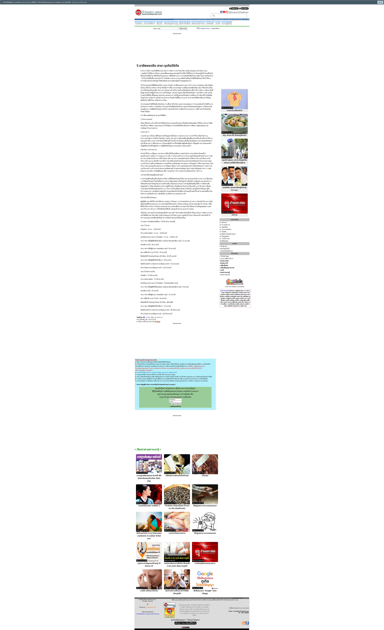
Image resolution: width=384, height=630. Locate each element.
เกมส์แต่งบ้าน (236, 306)
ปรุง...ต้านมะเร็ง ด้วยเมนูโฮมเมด (234, 135)
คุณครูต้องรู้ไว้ (225, 248)
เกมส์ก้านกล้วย (235, 298)
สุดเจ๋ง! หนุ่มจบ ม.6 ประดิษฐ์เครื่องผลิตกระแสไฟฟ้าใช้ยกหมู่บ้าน (234, 161)
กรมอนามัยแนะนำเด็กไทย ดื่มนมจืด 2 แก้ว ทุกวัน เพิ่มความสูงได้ (177, 564)
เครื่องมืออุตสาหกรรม (227, 268)
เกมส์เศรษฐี (242, 300)
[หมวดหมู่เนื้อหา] (184, 24)
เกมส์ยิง (237, 304)
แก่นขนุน (205, 475)
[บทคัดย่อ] (209, 24)
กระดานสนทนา (227, 229)
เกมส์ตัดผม (228, 298)
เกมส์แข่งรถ (231, 290)
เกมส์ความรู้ (243, 306)
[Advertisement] (177, 50)
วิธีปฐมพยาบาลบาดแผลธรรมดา (205, 505)
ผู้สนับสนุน (225, 241)
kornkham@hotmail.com (182, 381)
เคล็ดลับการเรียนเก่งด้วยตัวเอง (177, 475)
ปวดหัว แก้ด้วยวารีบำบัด (149, 590)
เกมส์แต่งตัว (228, 292)
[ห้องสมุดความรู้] (171, 24)
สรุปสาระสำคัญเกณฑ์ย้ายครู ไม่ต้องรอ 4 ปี (149, 564)
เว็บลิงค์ (224, 232)
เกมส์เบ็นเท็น (231, 304)
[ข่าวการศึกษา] (149, 24)
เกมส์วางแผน (227, 302)
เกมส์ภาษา (242, 290)
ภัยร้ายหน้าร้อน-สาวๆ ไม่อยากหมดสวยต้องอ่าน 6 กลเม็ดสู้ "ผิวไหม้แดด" (149, 536)
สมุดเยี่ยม (225, 227)
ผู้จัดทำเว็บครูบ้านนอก (229, 234)
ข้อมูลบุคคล (225, 236)
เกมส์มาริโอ (241, 302)
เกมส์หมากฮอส (242, 292)
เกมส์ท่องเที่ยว (234, 292)
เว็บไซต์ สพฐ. (224, 256)
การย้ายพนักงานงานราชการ (205, 563)
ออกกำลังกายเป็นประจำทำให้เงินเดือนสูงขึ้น (177, 592)
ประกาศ (234, 215)
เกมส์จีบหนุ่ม (234, 302)
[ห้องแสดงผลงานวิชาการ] (198, 24)
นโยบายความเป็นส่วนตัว (79, 2)
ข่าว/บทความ (226, 225)
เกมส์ (222, 270)
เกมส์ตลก (222, 298)
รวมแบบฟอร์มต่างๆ (226, 251)
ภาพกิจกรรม (226, 238)
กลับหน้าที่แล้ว (215, 28)
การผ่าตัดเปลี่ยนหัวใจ (234, 110)
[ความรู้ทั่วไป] (226, 24)
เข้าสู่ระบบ (223, 246)
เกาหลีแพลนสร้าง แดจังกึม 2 (149, 505)
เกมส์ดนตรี (237, 294)
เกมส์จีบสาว (225, 304)
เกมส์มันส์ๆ (229, 306)
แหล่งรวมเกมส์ (225, 272)
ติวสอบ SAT (224, 263)
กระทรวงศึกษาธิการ (226, 258)
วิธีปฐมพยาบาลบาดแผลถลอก (205, 533)
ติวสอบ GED (224, 261)
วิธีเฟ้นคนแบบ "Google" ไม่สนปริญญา (205, 592)
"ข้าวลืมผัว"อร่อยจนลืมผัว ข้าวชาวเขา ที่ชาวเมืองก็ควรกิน (177, 507)
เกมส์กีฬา (236, 300)
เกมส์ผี (227, 300)
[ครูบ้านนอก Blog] (159, 24)
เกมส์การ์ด (239, 296)
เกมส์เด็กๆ (227, 296)
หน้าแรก (224, 222)
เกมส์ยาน (241, 304)
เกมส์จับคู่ (231, 300)
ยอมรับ (380, 2)
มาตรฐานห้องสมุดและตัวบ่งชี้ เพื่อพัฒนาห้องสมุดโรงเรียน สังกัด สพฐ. (149, 478)
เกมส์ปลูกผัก (233, 296)
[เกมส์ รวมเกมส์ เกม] (218, 24)
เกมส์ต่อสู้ (237, 290)
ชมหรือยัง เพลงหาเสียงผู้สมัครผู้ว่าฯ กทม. (234, 189)
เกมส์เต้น (227, 294)
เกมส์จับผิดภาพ (246, 296)
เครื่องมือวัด (224, 265)
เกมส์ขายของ (243, 294)
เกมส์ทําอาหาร (243, 298)
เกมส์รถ (232, 294)
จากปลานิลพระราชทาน (177, 533)
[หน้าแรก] (138, 24)
